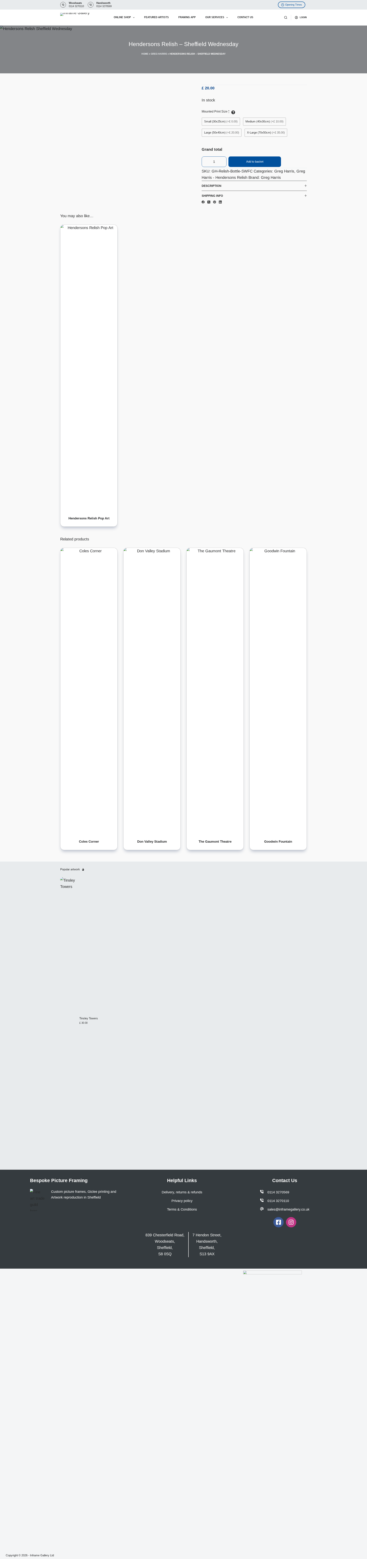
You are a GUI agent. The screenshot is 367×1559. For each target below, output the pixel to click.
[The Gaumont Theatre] (215, 691)
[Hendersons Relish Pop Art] (88, 368)
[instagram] (291, 1222)
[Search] (285, 17)
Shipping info (212, 195)
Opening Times (293, 4)
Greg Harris (159, 54)
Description (211, 185)
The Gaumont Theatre (215, 841)
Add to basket (254, 161)
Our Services (214, 17)
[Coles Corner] (88, 691)
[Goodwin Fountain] (278, 691)
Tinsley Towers (88, 1018)
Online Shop (122, 17)
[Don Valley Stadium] (151, 691)
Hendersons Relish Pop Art (89, 518)
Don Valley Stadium (152, 841)
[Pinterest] (214, 202)
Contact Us (245, 17)
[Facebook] (203, 202)
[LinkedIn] (220, 202)
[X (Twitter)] (208, 202)
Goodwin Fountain (278, 841)
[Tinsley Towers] (68, 1020)
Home (144, 54)
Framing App (187, 17)
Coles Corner (89, 841)
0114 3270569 (104, 6)
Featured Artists (156, 17)
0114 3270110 (76, 6)
